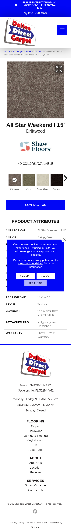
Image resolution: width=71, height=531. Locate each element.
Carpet (28, 51)
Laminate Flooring (35, 435)
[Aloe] (29, 180)
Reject (46, 275)
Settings (35, 283)
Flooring (17, 51)
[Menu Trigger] (62, 30)
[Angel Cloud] (43, 180)
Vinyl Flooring (35, 440)
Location (35, 467)
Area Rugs (35, 449)
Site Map (35, 526)
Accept (25, 275)
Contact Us (35, 205)
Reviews (35, 472)
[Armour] (57, 180)
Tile (35, 445)
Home (7, 51)
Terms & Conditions (36, 522)
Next (65, 176)
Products (39, 51)
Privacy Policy (16, 522)
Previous (6, 176)
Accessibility (55, 522)
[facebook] (35, 511)
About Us (35, 463)
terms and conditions (30, 263)
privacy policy (41, 260)
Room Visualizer (35, 485)
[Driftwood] (15, 180)
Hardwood (35, 431)
